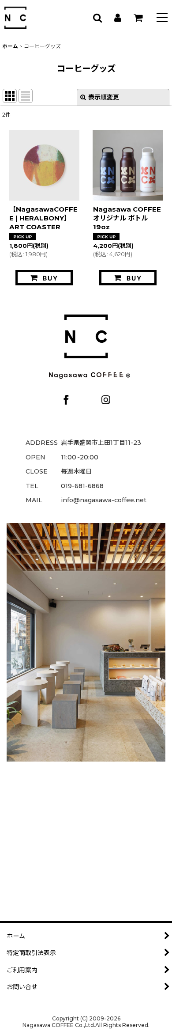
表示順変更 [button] (103, 97)
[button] (162, 18)
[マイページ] (117, 17)
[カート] (138, 17)
